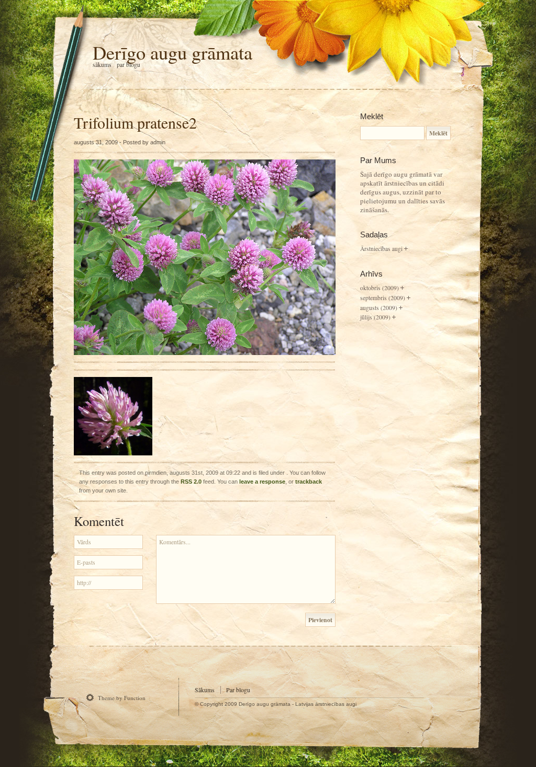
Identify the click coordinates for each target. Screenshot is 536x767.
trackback (308, 481)
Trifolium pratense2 (135, 122)
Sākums (102, 64)
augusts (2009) (378, 308)
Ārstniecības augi (381, 249)
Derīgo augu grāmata (172, 52)
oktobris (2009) (379, 288)
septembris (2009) (382, 298)
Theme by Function (122, 698)
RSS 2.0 (191, 481)
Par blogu (128, 64)
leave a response (262, 481)
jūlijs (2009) (375, 317)
